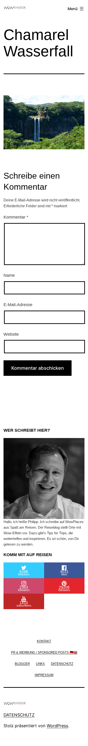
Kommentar (16, 217)
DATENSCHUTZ (19, 714)
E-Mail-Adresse (18, 304)
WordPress (57, 725)
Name (9, 275)
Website (11, 334)
